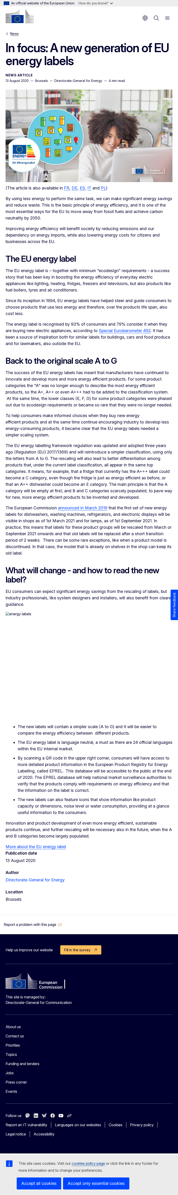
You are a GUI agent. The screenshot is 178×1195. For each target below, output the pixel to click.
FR (66, 188)
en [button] (145, 18)
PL (103, 188)
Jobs (10, 1073)
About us (13, 1026)
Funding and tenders (22, 1063)
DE (74, 188)
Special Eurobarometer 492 (125, 330)
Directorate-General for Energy (35, 879)
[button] (33, 924)
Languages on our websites (78, 1125)
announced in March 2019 (82, 507)
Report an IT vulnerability (26, 1125)
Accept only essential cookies (96, 1183)
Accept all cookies (39, 1183)
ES (82, 188)
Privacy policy (142, 1125)
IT (89, 188)
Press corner (16, 1082)
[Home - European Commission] (20, 16)
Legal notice (16, 1134)
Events (11, 1091)
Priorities (13, 1045)
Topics (11, 1054)
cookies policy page (88, 1163)
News (14, 34)
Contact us (15, 1036)
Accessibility (44, 1134)
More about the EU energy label (36, 846)
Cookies (115, 1125)
